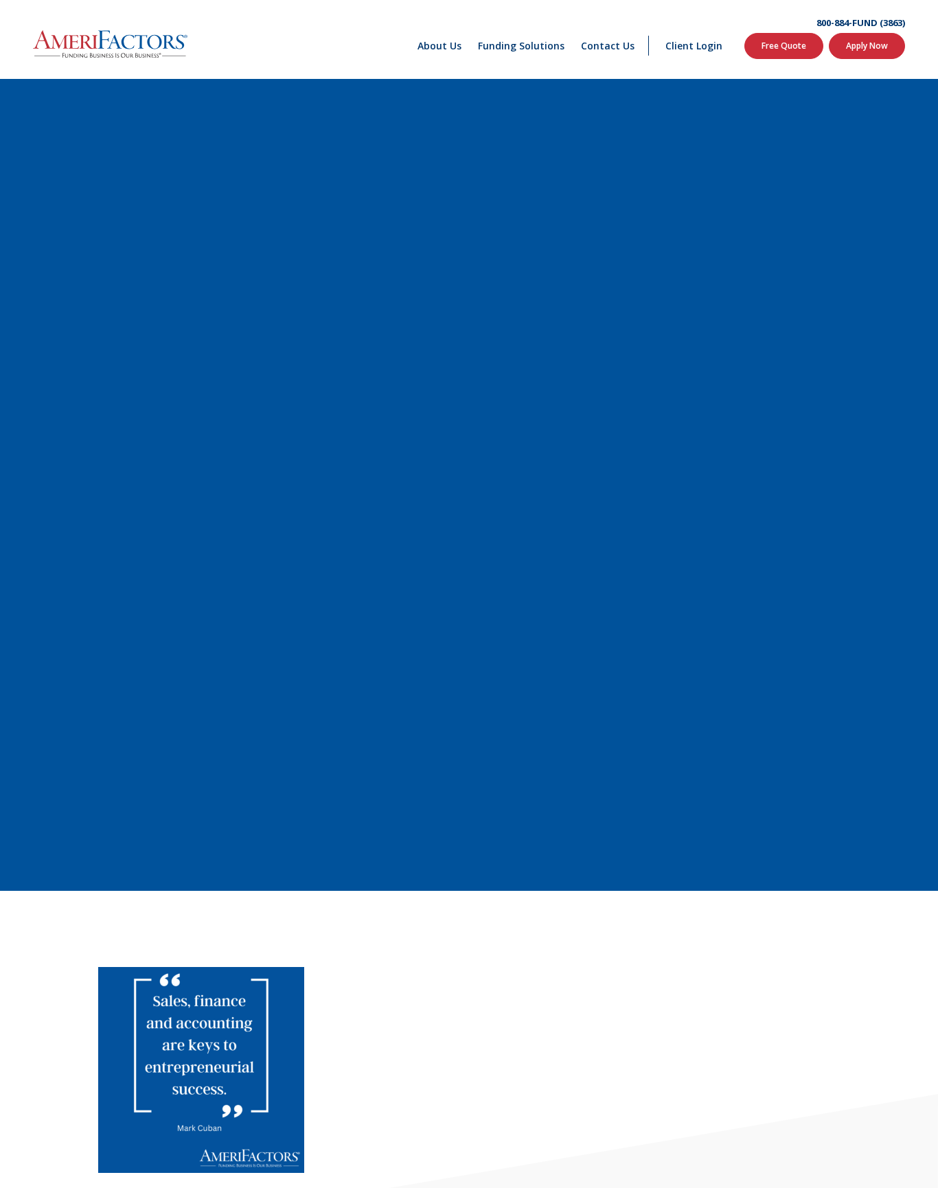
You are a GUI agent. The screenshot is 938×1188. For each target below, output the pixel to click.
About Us (439, 45)
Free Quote (784, 45)
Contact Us (607, 45)
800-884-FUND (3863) (860, 23)
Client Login (693, 45)
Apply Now (867, 45)
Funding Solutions (521, 45)
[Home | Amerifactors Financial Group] (110, 40)
